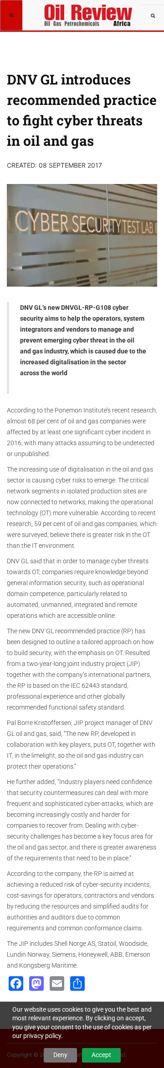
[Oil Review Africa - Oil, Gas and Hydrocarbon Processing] (89, 11)
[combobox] (152, 16)
